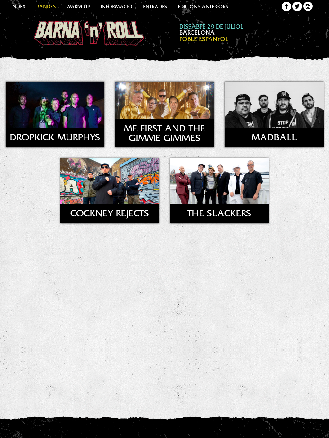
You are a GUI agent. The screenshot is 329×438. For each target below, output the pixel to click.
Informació (116, 7)
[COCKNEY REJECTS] (110, 227)
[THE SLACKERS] (219, 227)
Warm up (78, 7)
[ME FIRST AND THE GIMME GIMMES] (164, 151)
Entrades (155, 7)
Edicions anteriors (203, 7)
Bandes (46, 7)
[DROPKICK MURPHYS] (55, 151)
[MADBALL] (274, 151)
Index (18, 7)
